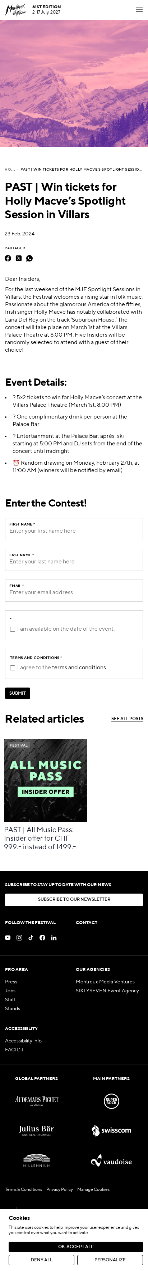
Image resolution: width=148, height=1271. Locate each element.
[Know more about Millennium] (36, 1160)
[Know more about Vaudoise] (111, 1160)
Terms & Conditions (23, 1190)
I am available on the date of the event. (66, 629)
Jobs (10, 990)
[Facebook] (8, 258)
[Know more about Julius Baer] (36, 1131)
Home (11, 169)
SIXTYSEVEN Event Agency (107, 990)
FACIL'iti (14, 1049)
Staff (10, 999)
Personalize (110, 1260)
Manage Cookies (93, 1190)
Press (11, 981)
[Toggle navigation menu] (139, 10)
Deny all (41, 1260)
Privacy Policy (59, 1190)
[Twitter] (18, 258)
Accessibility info (23, 1040)
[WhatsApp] (29, 258)
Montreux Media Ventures (105, 981)
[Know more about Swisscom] (111, 1131)
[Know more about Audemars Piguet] (36, 1101)
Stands (12, 1008)
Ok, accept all (75, 1247)
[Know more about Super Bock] (111, 1101)
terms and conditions (79, 668)
